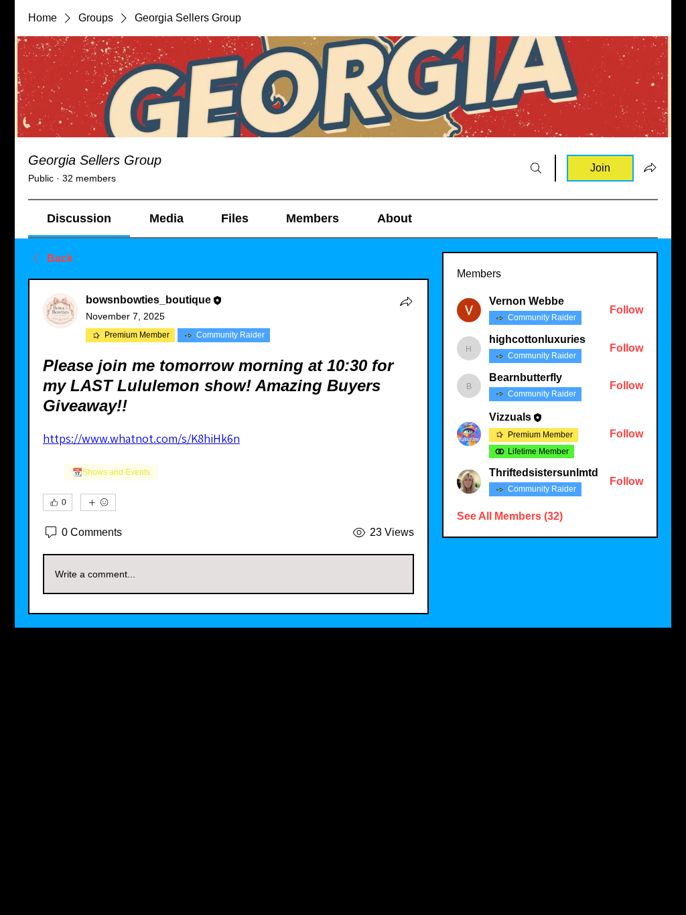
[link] (79, 218)
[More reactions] (98, 502)
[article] (228, 446)
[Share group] (650, 167)
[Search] (536, 168)
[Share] (406, 301)
